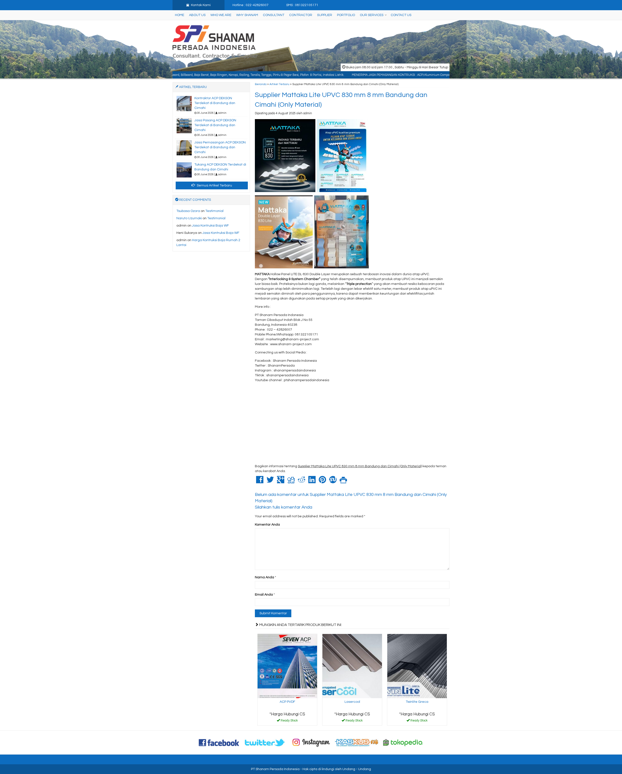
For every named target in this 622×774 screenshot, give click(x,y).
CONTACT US (401, 15)
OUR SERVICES (371, 15)
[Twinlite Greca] (417, 666)
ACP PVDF (287, 702)
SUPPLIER (324, 15)
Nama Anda (264, 577)
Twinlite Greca (417, 702)
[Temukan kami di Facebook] (219, 742)
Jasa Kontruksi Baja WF (210, 225)
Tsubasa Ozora (188, 211)
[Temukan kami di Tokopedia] (402, 742)
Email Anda (264, 594)
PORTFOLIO (346, 15)
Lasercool (352, 702)
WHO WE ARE (220, 15)
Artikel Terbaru (279, 84)
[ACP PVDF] (287, 666)
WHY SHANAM (247, 15)
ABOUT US (197, 15)
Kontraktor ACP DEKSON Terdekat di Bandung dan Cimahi (214, 103)
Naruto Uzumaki (189, 218)
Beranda (261, 84)
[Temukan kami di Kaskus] (357, 742)
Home (179, 15)
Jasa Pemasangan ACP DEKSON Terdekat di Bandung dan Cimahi (220, 147)
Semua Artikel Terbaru (214, 185)
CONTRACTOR (300, 15)
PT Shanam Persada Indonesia (275, 769)
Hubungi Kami (289, 721)
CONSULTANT (273, 15)
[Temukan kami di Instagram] (311, 742)
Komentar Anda (267, 524)
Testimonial (214, 211)
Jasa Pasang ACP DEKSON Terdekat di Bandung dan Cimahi (215, 125)
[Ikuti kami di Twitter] (265, 742)
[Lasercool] (352, 666)
